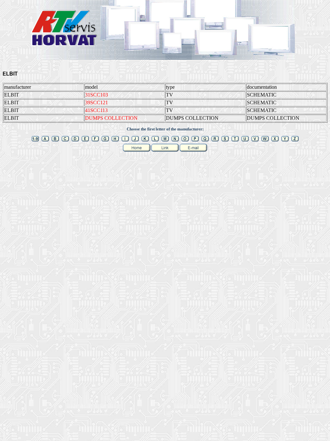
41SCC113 (96, 110)
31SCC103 (96, 94)
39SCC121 (96, 102)
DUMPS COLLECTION (111, 118)
